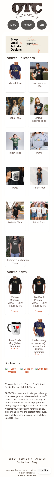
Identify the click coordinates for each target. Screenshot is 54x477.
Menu (13, 24)
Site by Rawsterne (27, 473)
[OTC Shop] (27, 14)
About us (40, 458)
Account (28, 24)
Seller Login (25, 458)
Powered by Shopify (27, 476)
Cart (42, 24)
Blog (34, 462)
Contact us (23, 462)
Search (12, 458)
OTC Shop (26, 470)
